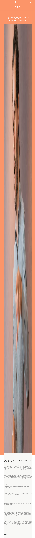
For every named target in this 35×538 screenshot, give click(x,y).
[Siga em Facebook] (15, 7)
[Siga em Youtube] (19, 7)
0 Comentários (23, 20)
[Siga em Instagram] (17, 7)
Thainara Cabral (13, 20)
